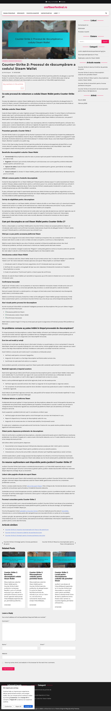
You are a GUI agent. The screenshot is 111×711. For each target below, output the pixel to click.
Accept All (28, 706)
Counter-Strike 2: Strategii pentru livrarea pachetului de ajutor (25, 535)
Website (4, 653)
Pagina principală (9, 13)
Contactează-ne (46, 13)
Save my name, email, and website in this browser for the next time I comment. (30, 662)
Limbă (56, 13)
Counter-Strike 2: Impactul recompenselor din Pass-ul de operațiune (26, 529)
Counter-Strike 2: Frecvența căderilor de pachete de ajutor (23, 532)
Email (42, 644)
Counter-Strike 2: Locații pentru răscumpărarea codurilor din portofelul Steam (63, 576)
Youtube (63, 2)
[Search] (106, 13)
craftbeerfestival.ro (55, 7)
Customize (8, 706)
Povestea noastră (33, 13)
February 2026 (82, 103)
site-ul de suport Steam (34, 486)
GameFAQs (65, 511)
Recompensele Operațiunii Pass (88, 54)
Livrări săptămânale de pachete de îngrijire (91, 51)
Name (4, 644)
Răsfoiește (20, 13)
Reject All (18, 706)
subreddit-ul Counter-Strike (28, 511)
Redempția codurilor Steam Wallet (12, 61)
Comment (5, 621)
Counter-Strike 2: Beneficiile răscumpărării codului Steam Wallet (12, 575)
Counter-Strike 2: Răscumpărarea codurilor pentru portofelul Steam (36, 575)
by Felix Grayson (6, 72)
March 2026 (82, 100)
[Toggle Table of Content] (21, 88)
